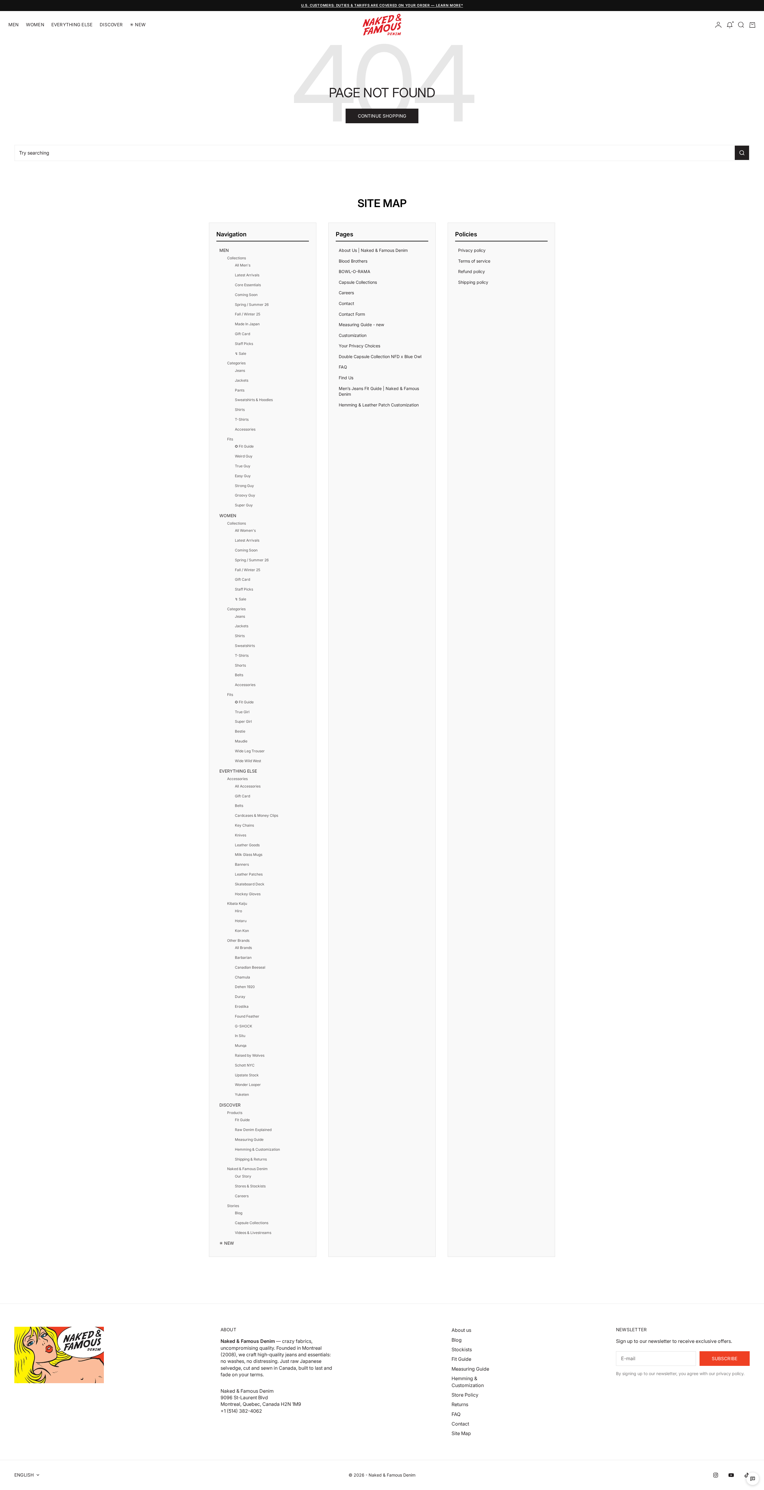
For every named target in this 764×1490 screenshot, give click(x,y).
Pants (239, 390)
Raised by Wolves (249, 1055)
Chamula (242, 977)
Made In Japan (247, 324)
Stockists (462, 1349)
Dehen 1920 (245, 986)
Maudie (241, 741)
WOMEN (35, 24)
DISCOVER (111, 24)
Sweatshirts (245, 645)
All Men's (242, 265)
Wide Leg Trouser (250, 751)
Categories (236, 363)
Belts (239, 675)
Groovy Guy (245, 495)
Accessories (245, 429)
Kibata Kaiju (237, 903)
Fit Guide (242, 1120)
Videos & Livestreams (253, 1232)
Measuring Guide (249, 1139)
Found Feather (247, 1016)
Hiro (238, 911)
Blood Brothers (353, 261)
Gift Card (242, 334)
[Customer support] (752, 1478)
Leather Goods (247, 845)
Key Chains (244, 825)
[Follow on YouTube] (731, 1475)
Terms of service (474, 261)
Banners (242, 864)
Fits (230, 439)
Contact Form (352, 314)
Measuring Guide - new (361, 324)
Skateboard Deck (249, 884)
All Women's (245, 530)
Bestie (240, 731)
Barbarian (243, 957)
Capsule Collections (251, 1223)
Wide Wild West (248, 761)
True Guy (242, 466)
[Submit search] (742, 153)
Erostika (242, 1006)
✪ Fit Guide (244, 446)
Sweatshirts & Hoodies (254, 399)
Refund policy (471, 271)
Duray (240, 996)
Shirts (240, 409)
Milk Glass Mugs (248, 854)
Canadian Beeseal (250, 967)
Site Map (461, 1433)
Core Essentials (248, 285)
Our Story (243, 1176)
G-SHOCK (243, 1026)
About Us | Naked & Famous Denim (373, 250)
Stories (233, 1206)
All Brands (243, 947)
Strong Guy (244, 485)
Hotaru (241, 921)
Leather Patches (249, 874)
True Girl (242, 712)
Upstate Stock (247, 1075)
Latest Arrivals (247, 275)
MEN (13, 24)
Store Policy (465, 1395)
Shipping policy (473, 282)
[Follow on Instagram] (716, 1475)
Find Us (346, 377)
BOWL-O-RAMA (354, 271)
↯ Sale (240, 353)
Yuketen (242, 1094)
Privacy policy (472, 250)
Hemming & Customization (257, 1149)
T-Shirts (242, 419)
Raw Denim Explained (253, 1129)
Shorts (240, 665)
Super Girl (243, 721)
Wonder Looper (248, 1084)
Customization (352, 335)
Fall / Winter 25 (247, 314)
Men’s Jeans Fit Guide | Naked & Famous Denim (379, 391)
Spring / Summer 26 (252, 304)
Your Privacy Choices (359, 345)
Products (234, 1112)
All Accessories (248, 786)
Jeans (240, 370)
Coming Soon (246, 294)
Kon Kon (242, 930)
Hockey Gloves (248, 894)
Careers (242, 1196)
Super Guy (244, 505)
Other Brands (238, 940)
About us (461, 1330)
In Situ (240, 1035)
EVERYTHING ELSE (72, 24)
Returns (460, 1404)
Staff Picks (244, 343)
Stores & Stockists (250, 1186)
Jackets (241, 380)
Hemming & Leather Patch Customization (379, 404)
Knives (240, 835)
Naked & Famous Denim (247, 1169)
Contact (346, 303)
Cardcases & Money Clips (256, 815)
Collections (236, 258)
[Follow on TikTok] (747, 1475)
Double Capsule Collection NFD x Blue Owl (380, 356)
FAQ (343, 366)
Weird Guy (243, 456)
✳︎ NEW (138, 24)
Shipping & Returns (251, 1159)
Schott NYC (245, 1065)
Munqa (241, 1045)
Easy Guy (243, 476)
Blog (238, 1213)
